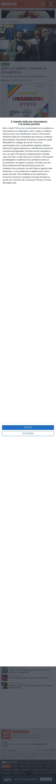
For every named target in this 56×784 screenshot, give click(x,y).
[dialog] (28, 392)
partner (22, 128)
